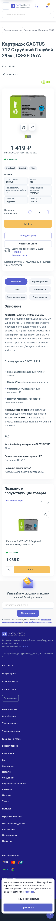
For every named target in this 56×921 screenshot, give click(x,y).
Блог (4, 760)
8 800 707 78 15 (9, 689)
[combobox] (28, 14)
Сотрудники (8, 778)
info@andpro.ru (9, 673)
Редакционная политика (14, 783)
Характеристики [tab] (40, 281)
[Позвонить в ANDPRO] (36, 6)
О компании (8, 766)
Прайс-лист (7, 841)
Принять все (28, 907)
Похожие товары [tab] (14, 500)
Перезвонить (10, 698)
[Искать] (50, 14)
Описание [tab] (16, 281)
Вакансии (7, 789)
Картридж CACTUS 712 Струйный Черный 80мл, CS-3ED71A (23, 543)
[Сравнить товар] (23, 127)
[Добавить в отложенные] (32, 127)
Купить (28, 223)
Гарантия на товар (11, 739)
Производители (9, 835)
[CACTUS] (46, 82)
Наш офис (7, 795)
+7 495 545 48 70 (10, 681)
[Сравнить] (45, 514)
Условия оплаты (10, 723)
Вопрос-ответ (9, 829)
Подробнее (28, 892)
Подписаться (28, 613)
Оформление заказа (12, 816)
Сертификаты (9, 716)
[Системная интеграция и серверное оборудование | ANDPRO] (20, 6)
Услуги (5, 801)
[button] (5, 6)
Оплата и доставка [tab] (16, 297)
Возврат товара (10, 746)
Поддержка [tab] (40, 289)
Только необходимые (28, 899)
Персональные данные (13, 823)
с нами (25, 646)
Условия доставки (11, 731)
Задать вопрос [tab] (40, 297)
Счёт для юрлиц (28, 235)
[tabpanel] (28, 390)
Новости (6, 772)
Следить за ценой (28, 244)
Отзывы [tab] (16, 289)
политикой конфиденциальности (38, 622)
